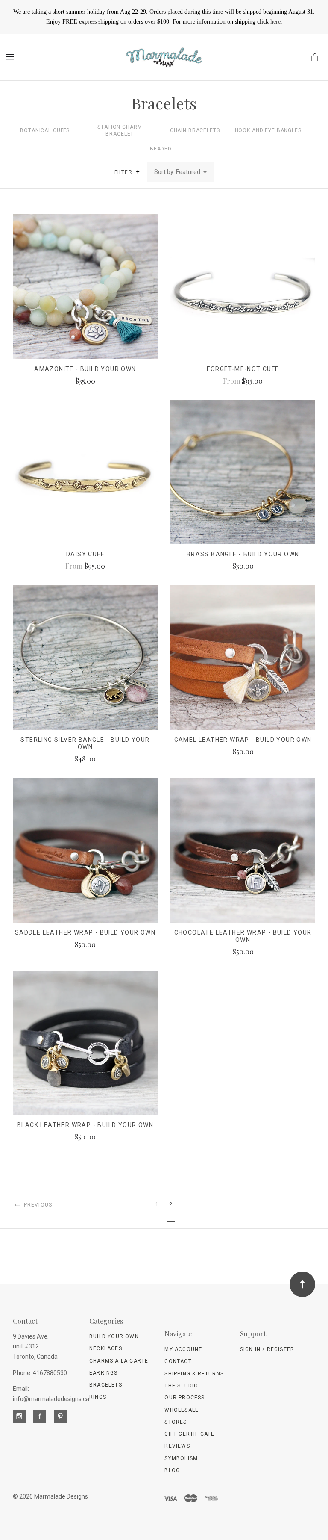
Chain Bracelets (195, 130)
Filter (124, 172)
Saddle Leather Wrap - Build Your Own (85, 932)
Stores (175, 1422)
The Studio (181, 1386)
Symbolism (181, 1458)
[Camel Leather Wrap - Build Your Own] (242, 657)
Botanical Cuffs (45, 130)
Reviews (177, 1446)
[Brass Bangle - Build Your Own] (242, 472)
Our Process (184, 1398)
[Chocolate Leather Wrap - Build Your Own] (242, 850)
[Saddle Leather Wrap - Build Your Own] (85, 850)
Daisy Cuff (85, 554)
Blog (172, 1470)
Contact (177, 1361)
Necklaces (105, 1348)
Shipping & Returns (194, 1374)
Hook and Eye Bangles (268, 130)
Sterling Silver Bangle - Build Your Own (84, 743)
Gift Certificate (189, 1434)
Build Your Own (114, 1336)
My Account (183, 1349)
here (275, 21)
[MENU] (11, 57)
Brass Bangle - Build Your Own (243, 554)
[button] (138, 171)
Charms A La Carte (118, 1361)
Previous (37, 1205)
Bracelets (105, 1385)
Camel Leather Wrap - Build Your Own (243, 739)
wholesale (181, 1410)
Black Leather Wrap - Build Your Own (85, 1124)
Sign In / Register (267, 1349)
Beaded (161, 149)
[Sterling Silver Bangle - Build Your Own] (85, 657)
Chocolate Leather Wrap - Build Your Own (243, 936)
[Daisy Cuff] (85, 472)
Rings (97, 1397)
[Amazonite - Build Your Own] (85, 286)
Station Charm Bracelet (119, 130)
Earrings (103, 1373)
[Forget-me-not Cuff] (242, 286)
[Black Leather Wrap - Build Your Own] (85, 1043)
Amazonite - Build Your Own (85, 369)
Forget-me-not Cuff (242, 369)
